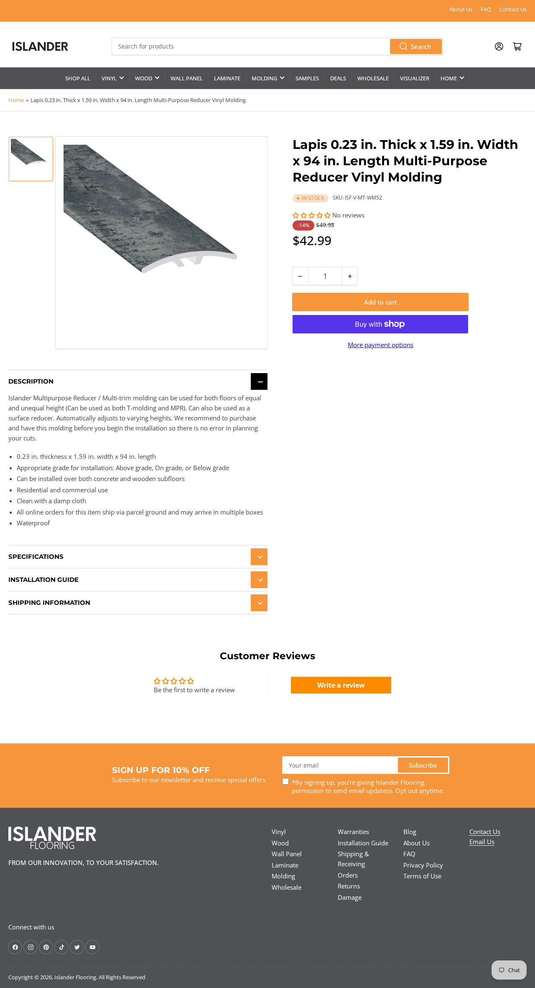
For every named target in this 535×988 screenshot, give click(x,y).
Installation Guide (363, 843)
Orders (348, 875)
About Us (460, 9)
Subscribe (423, 765)
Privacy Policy (423, 865)
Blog (409, 831)
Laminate (227, 78)
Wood (143, 78)
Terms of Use (422, 876)
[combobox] (277, 46)
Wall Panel (187, 78)
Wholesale (373, 78)
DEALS (338, 78)
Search (421, 46)
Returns (349, 886)
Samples (307, 78)
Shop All (77, 78)
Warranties (353, 831)
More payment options (380, 344)
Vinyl (109, 78)
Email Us (481, 841)
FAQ (486, 9)
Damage (350, 897)
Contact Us (513, 9)
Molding (264, 78)
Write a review (341, 685)
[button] (312, 215)
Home (449, 78)
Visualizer (414, 78)
